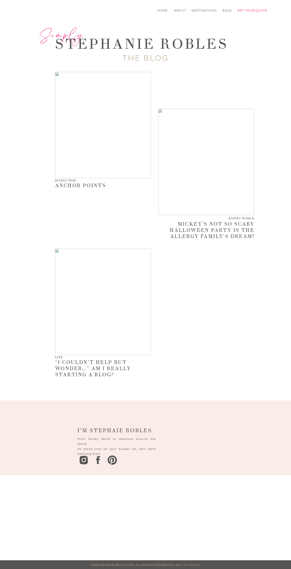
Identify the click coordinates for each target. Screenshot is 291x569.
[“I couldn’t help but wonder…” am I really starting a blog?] (103, 302)
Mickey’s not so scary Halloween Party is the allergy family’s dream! (212, 230)
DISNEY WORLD (68, 180)
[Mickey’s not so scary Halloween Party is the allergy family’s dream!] (206, 162)
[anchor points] (103, 125)
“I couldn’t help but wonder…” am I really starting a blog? (93, 368)
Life (59, 357)
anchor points (80, 185)
